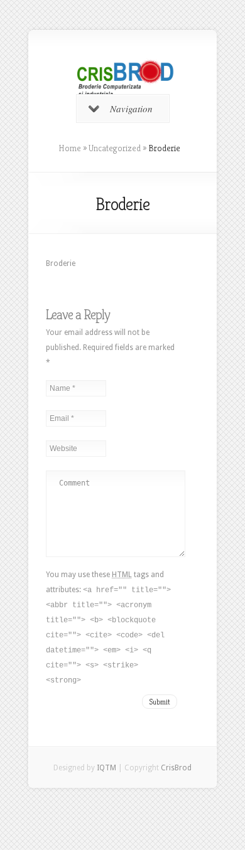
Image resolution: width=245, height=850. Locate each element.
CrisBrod (176, 767)
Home (69, 148)
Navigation (131, 108)
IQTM (106, 767)
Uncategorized (115, 148)
